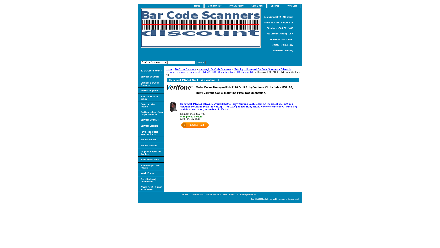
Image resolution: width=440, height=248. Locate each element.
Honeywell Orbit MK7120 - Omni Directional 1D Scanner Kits (222, 72)
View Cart (252, 195)
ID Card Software (149, 145)
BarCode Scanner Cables (149, 97)
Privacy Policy (236, 6)
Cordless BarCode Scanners (150, 84)
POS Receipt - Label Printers (150, 166)
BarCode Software (150, 120)
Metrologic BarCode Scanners (215, 69)
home (197, 6)
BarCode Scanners (185, 69)
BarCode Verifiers (149, 126)
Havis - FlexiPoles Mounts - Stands (149, 133)
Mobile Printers (148, 173)
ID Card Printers (148, 139)
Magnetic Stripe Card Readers (151, 153)
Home (169, 69)
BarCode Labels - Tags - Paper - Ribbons (152, 113)
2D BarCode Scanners (152, 71)
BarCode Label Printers (148, 105)
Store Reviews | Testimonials (148, 180)
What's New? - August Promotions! (151, 188)
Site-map (241, 195)
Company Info (215, 6)
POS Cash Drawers (150, 159)
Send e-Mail (229, 195)
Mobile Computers (149, 90)
